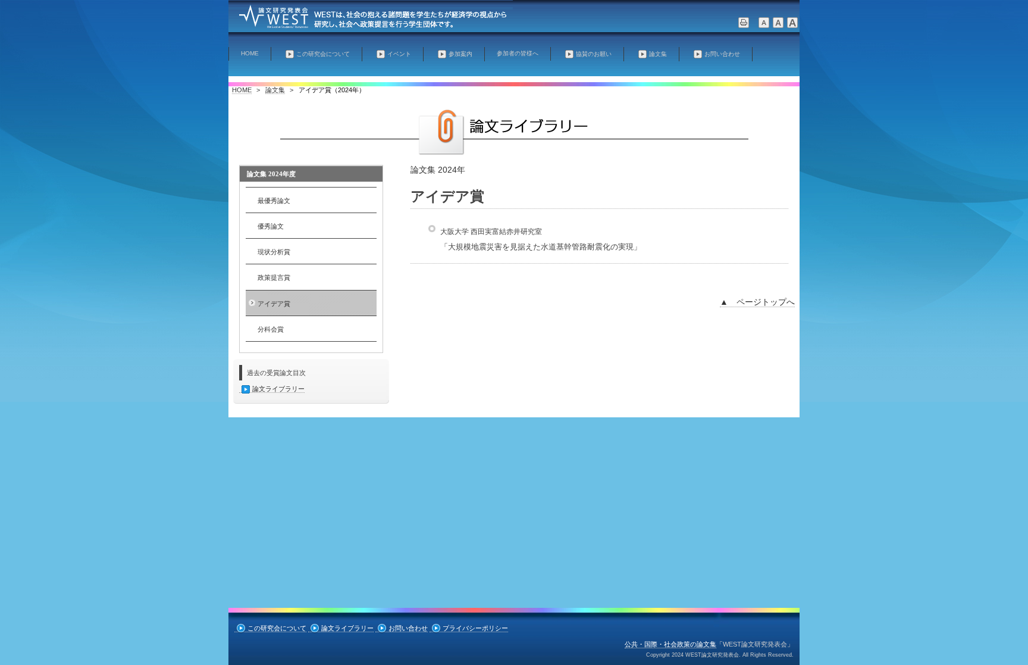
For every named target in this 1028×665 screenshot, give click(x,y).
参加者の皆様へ (517, 53)
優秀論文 (271, 226)
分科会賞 (271, 329)
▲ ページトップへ (757, 302)
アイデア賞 (274, 303)
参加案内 (460, 54)
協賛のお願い (594, 54)
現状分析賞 (274, 251)
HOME (250, 53)
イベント (399, 54)
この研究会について (323, 54)
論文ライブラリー (278, 388)
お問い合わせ (722, 54)
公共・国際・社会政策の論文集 (670, 644)
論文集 (658, 54)
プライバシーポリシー (475, 628)
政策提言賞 (274, 277)
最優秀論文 (274, 200)
